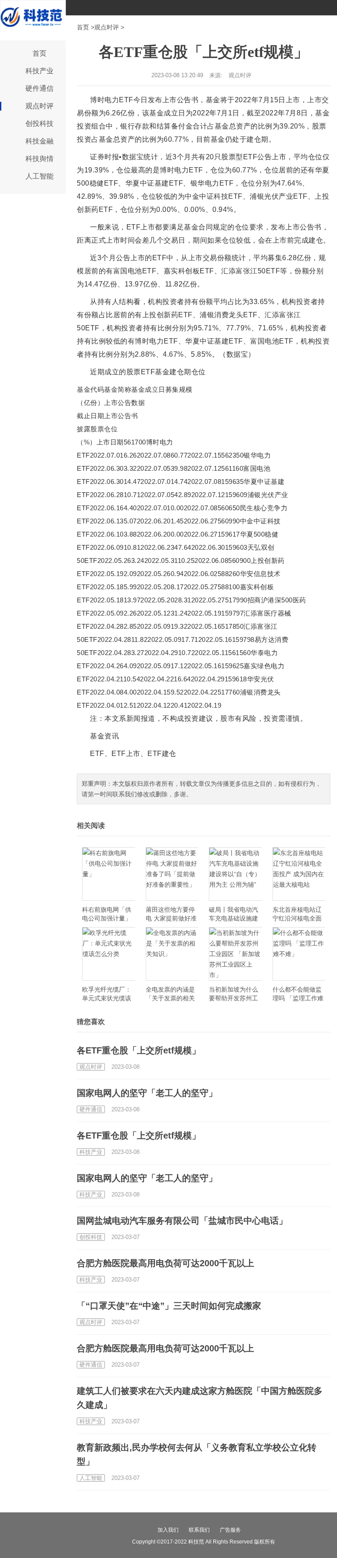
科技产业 (39, 71)
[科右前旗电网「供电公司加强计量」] (108, 874)
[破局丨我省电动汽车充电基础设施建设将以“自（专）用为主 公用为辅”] (235, 874)
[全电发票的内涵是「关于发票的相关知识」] (172, 954)
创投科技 (39, 123)
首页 (39, 53)
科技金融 (39, 141)
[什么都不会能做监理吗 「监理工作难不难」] (299, 954)
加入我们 (168, 1530)
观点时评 (39, 106)
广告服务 (230, 1530)
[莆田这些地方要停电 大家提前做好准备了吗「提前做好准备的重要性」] (172, 874)
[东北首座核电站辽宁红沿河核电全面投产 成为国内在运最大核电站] (299, 874)
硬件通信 (39, 88)
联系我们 (199, 1530)
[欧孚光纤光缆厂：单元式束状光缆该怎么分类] (108, 954)
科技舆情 (39, 158)
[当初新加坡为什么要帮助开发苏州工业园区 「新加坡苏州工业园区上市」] (235, 954)
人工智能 (39, 176)
